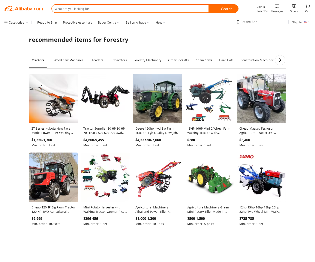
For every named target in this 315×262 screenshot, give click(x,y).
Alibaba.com (23, 8)
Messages (277, 11)
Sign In (261, 6)
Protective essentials (77, 22)
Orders (294, 11)
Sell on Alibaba (136, 22)
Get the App (248, 22)
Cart (307, 11)
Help (159, 22)
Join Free (262, 11)
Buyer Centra (107, 22)
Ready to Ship (47, 22)
